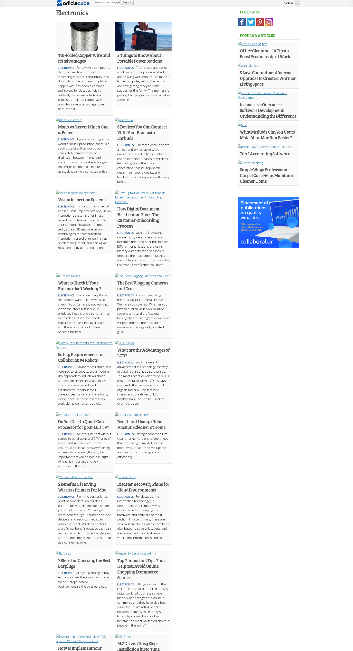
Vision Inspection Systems (82, 199)
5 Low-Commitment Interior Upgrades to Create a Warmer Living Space (268, 78)
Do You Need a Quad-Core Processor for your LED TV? (83, 424)
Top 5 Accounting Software (265, 154)
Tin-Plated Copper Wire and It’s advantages (84, 58)
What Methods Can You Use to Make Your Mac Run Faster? (267, 135)
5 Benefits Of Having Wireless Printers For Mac (82, 487)
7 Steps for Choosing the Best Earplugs (84, 563)
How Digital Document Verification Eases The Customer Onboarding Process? (138, 217)
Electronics (66, 68)
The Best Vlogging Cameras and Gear (142, 285)
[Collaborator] (268, 245)
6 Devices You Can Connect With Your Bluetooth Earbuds (142, 132)
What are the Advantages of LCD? (143, 353)
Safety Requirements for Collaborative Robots (81, 357)
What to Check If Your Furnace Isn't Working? (79, 285)
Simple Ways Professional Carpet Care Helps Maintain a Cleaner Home (267, 175)
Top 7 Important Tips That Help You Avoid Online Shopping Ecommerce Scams (141, 568)
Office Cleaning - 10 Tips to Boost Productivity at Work (265, 53)
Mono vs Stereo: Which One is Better (83, 129)
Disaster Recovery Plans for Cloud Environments (143, 487)
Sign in (288, 3)
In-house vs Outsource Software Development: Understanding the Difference (268, 110)
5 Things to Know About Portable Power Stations (139, 58)
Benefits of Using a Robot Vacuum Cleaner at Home (141, 424)
